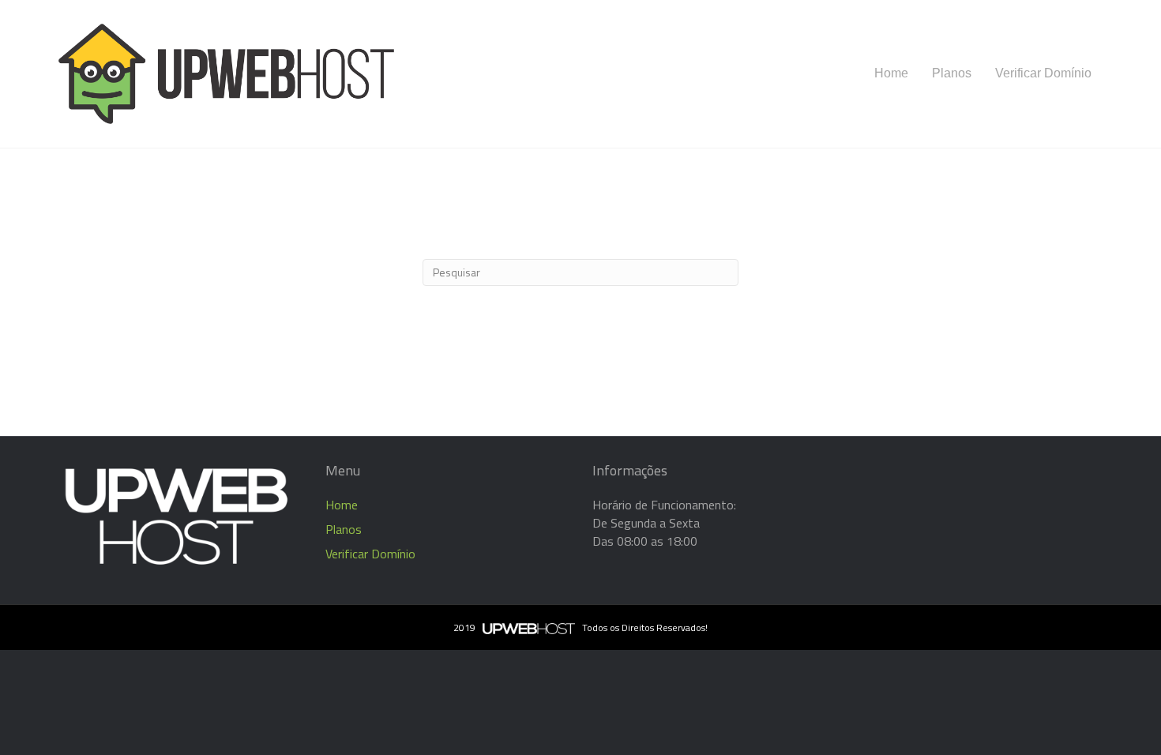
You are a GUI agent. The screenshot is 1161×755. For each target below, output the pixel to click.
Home (891, 73)
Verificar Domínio (1043, 73)
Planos (951, 73)
